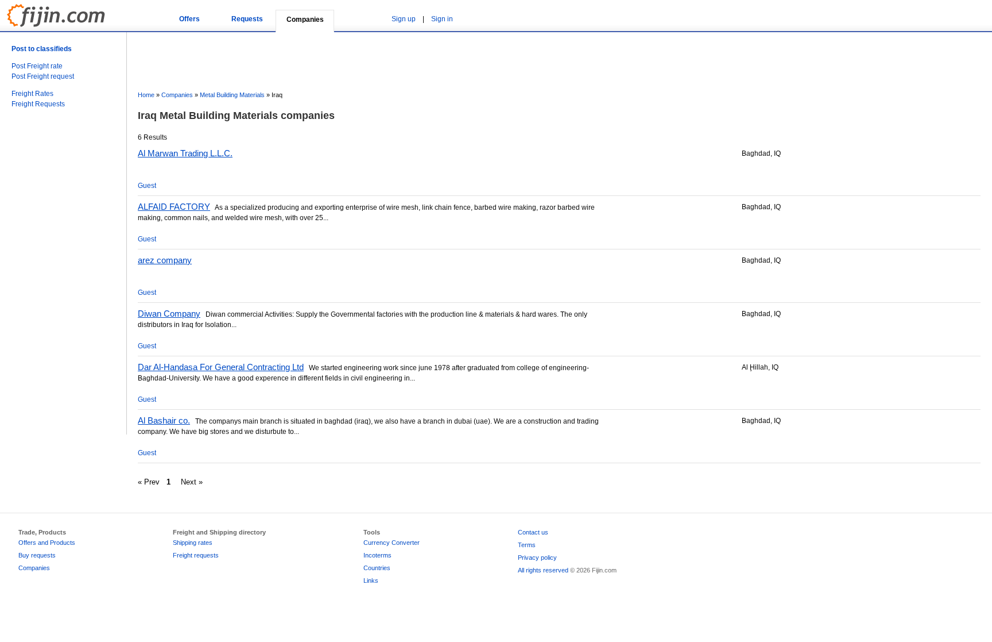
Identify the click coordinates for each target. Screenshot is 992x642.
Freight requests (196, 555)
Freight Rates (32, 94)
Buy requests (37, 555)
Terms (527, 544)
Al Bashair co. (164, 420)
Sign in (442, 19)
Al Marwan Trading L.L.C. (185, 153)
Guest (147, 186)
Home (146, 94)
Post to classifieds (41, 49)
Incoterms (377, 555)
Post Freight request (42, 76)
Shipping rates (192, 542)
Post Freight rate (37, 66)
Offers (189, 19)
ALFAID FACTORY (174, 207)
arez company (165, 260)
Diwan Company (169, 313)
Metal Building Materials (232, 94)
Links (370, 580)
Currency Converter (391, 542)
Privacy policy (537, 557)
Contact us (533, 532)
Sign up (404, 19)
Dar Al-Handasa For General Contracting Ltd (221, 367)
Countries (376, 567)
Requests (247, 19)
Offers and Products (46, 542)
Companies (177, 94)
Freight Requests (38, 104)
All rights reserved (543, 570)
